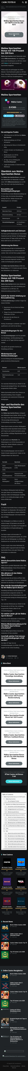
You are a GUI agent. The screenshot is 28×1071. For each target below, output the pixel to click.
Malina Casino (16, 102)
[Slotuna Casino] (21, 904)
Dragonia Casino (7, 887)
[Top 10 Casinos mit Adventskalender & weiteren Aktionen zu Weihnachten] (5, 1037)
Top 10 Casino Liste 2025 (17, 951)
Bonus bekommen (14, 34)
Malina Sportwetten (11, 799)
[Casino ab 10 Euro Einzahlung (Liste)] (5, 1009)
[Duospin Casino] (7, 904)
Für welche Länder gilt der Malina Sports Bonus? (17, 841)
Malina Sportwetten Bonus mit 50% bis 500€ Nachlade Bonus (14, 756)
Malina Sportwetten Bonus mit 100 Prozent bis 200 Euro (15, 796)
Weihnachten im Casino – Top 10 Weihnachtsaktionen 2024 (18, 1029)
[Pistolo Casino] (21, 865)
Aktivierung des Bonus (13, 812)
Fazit (7, 828)
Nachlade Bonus (14, 672)
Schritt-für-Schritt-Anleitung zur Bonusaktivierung (17, 817)
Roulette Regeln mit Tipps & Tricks (18, 1019)
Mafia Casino (21, 887)
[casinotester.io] (8, 2)
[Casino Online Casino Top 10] (5, 949)
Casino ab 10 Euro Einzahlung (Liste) (15, 1010)
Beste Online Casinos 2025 (18, 925)
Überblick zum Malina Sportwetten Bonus (16, 804)
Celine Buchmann (12, 656)
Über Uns (14, 1067)
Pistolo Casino (21, 867)
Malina (6, 63)
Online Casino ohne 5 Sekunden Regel (16, 934)
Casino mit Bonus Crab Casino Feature (14, 17)
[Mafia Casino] (21, 885)
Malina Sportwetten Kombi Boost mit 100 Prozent (14, 716)
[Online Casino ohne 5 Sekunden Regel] (5, 940)
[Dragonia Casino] (7, 885)
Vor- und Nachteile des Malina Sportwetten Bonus (16, 825)
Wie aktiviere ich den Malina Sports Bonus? (17, 836)
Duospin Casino (7, 906)
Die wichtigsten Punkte (13, 801)
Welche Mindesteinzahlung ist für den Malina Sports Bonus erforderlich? (17, 844)
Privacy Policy (6, 1066)
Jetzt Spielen (9, 115)
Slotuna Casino (21, 906)
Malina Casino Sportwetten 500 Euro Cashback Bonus (14, 736)
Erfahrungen (20, 115)
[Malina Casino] (8, 103)
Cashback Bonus (9, 731)
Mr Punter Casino (7, 867)
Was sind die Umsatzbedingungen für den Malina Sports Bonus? (17, 838)
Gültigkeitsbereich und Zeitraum (16, 809)
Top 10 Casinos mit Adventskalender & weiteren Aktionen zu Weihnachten (16, 1039)
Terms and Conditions (15, 1066)
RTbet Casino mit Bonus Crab (14, 775)
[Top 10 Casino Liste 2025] (5, 958)
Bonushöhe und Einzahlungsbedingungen (17, 806)
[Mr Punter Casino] (7, 865)
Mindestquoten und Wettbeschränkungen (17, 822)
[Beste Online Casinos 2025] (5, 931)
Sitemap (23, 1066)
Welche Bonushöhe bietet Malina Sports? (17, 833)
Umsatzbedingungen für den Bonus (16, 820)
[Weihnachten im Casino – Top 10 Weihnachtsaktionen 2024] (5, 1028)
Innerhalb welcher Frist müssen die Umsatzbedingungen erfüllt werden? (17, 846)
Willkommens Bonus (14, 18)
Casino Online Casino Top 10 (18, 943)
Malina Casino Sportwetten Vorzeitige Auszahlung (14, 675)
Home (2, 6)
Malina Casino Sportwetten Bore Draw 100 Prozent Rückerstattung (14, 696)
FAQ (7, 831)
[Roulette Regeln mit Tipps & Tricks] (5, 1025)
